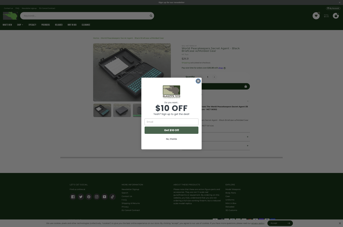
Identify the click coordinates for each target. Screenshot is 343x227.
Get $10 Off (171, 130)
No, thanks (171, 139)
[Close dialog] (198, 81)
